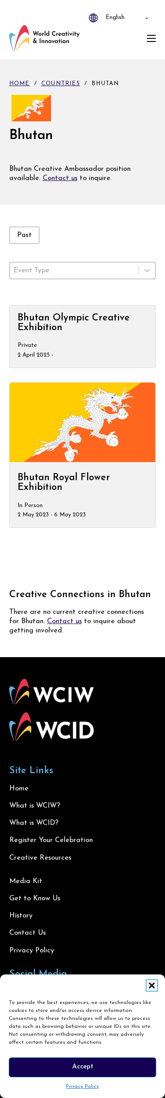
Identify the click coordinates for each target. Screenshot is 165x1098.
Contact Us (27, 932)
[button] (151, 985)
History (21, 915)
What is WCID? (34, 823)
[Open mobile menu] (151, 38)
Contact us (60, 178)
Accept (82, 1067)
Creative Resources (40, 857)
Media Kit (25, 881)
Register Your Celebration (51, 840)
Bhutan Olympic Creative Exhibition (74, 322)
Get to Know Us (34, 898)
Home (19, 83)
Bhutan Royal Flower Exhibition (64, 482)
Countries (60, 83)
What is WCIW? (34, 805)
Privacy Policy (82, 1086)
